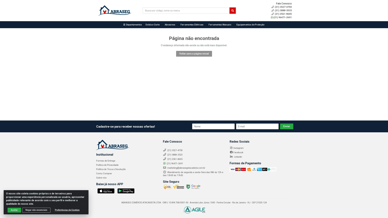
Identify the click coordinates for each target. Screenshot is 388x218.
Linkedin (237, 156)
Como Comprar (104, 173)
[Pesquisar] (232, 10)
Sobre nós (101, 177)
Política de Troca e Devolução (111, 169)
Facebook (238, 152)
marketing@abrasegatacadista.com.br (186, 168)
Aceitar (14, 210)
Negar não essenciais (36, 210)
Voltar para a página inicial (194, 53)
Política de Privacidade (107, 165)
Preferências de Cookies (67, 210)
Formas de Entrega (105, 160)
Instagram (238, 148)
